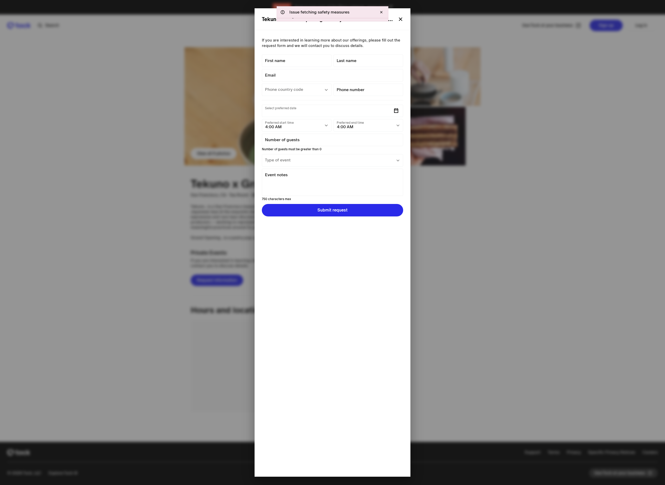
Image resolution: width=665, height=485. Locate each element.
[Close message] (381, 12)
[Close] (400, 19)
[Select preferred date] (396, 111)
